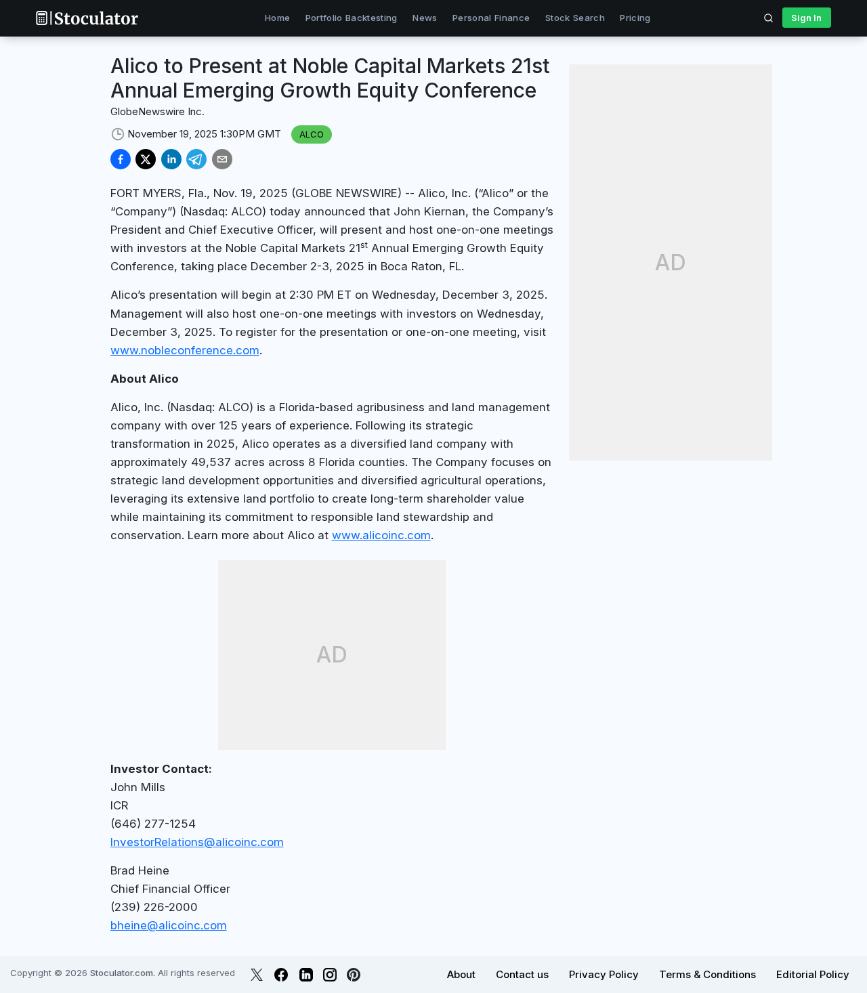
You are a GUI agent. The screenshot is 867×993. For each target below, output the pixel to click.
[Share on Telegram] (196, 159)
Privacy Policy (604, 974)
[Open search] (768, 17)
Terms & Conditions (707, 974)
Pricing (635, 17)
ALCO (311, 134)
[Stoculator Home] (87, 18)
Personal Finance (491, 17)
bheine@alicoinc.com (168, 925)
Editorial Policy (812, 974)
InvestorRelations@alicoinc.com (197, 842)
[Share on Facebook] (120, 159)
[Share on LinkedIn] (171, 159)
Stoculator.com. (122, 972)
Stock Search (575, 17)
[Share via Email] (222, 159)
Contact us (522, 974)
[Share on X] (145, 159)
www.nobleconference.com (184, 350)
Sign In (806, 17)
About (461, 974)
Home (277, 17)
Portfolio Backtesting (351, 17)
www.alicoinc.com (381, 535)
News (425, 17)
